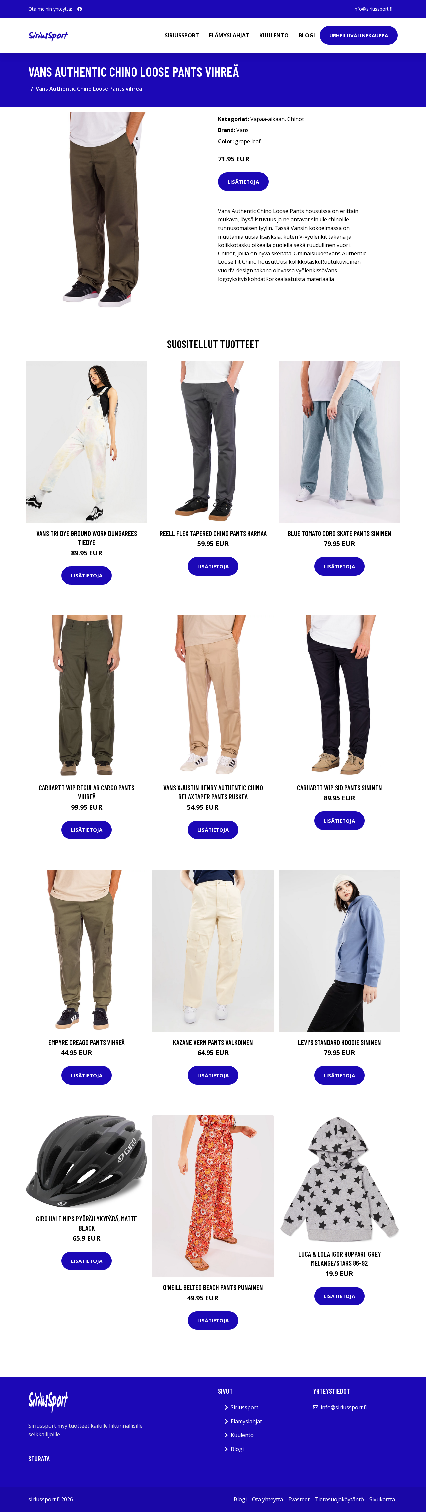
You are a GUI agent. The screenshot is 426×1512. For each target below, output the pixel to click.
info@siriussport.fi (373, 9)
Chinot (295, 119)
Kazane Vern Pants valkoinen (213, 1042)
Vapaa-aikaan (267, 119)
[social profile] (80, 9)
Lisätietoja (243, 181)
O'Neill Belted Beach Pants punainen (213, 1287)
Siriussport (182, 35)
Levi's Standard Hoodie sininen (339, 1042)
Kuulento (274, 35)
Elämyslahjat (229, 35)
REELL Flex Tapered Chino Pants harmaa (213, 533)
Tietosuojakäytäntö (339, 1499)
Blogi (307, 35)
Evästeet (299, 1499)
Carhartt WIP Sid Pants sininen (339, 787)
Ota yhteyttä (267, 1499)
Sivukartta (382, 1499)
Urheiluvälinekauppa (358, 35)
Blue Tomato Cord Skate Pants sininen (339, 533)
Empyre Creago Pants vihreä (86, 1042)
